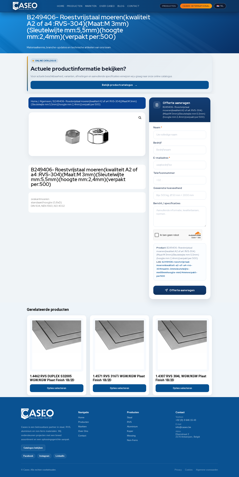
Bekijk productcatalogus (119, 85)
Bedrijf (157, 142)
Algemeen (45, 101)
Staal (129, 417)
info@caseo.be (183, 427)
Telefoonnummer (164, 173)
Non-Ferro (132, 440)
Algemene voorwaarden (207, 470)
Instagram (44, 456)
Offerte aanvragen (182, 290)
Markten (82, 426)
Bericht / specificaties (166, 203)
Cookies (189, 470)
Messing (131, 435)
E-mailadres (161, 157)
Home (34, 101)
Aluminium (132, 426)
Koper (130, 431)
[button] (140, 118)
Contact (82, 435)
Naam (157, 127)
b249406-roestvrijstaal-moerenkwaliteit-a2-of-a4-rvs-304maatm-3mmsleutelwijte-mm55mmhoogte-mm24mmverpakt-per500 (176, 268)
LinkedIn (60, 456)
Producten (83, 422)
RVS (129, 422)
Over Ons (83, 431)
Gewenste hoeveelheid (167, 188)
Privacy (178, 470)
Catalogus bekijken (33, 448)
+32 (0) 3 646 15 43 (186, 420)
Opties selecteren (56, 388)
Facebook (28, 456)
